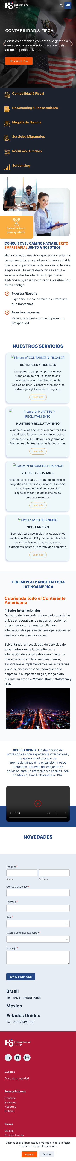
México (9, 1130)
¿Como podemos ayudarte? (23, 932)
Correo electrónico (17, 886)
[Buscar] (61, 5)
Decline (47, 1154)
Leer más (38, 397)
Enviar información (21, 976)
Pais (9, 917)
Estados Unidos (14, 1135)
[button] (4, 44)
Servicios (10, 1102)
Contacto (10, 1098)
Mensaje (12, 948)
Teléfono (12, 901)
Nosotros (10, 1106)
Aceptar (29, 1154)
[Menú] (67, 5)
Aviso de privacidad (17, 1078)
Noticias (10, 1111)
